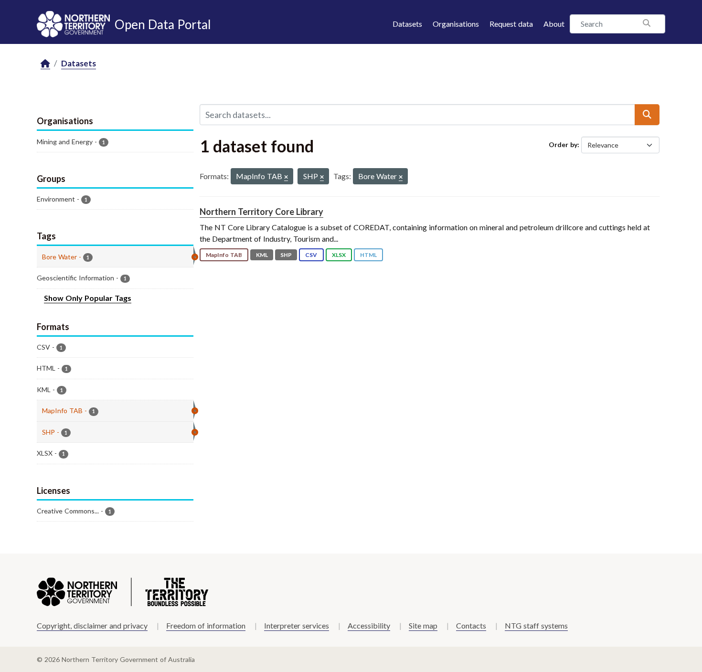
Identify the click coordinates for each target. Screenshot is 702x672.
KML (262, 254)
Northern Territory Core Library (261, 211)
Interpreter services (296, 625)
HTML (368, 254)
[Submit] (647, 114)
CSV (311, 254)
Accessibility (369, 625)
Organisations (456, 23)
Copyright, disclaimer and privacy (92, 625)
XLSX (339, 254)
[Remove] (286, 177)
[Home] (45, 63)
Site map (423, 625)
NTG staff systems (536, 625)
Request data (511, 23)
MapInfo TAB (224, 254)
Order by (563, 144)
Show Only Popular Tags (87, 297)
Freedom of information (205, 625)
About (553, 23)
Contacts (471, 625)
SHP (286, 254)
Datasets (407, 23)
